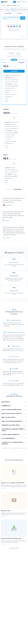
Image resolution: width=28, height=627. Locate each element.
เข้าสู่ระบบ (24, 1)
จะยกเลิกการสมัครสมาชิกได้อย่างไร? (10, 434)
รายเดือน (11, 53)
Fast (14, 1)
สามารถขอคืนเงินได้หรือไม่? (8, 438)
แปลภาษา (4, 5)
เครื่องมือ (9, 5)
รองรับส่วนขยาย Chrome (10, 94)
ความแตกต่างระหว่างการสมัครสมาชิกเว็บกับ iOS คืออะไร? (12, 443)
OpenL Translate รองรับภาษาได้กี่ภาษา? (12, 413)
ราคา (18, 5)
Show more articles (14, 548)
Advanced (18, 1)
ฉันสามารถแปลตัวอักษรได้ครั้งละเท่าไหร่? (12, 409)
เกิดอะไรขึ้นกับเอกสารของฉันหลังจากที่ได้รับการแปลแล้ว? (13, 429)
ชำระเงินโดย (10, 189)
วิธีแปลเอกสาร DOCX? (14, 252)
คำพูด (21, 9)
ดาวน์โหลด (14, 5)
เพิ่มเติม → (7, 182)
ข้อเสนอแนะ (20, 448)
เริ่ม (14, 163)
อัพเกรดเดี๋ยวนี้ (14, 71)
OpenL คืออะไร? (6, 402)
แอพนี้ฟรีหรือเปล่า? (6, 405)
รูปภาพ (9, 9)
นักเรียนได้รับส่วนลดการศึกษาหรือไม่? (11, 425)
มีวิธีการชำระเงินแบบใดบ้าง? (8, 417)
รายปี (18, 53)
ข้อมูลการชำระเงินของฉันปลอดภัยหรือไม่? (12, 421)
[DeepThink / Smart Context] (25, 37)
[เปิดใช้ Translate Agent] (22, 37)
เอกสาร (15, 9)
